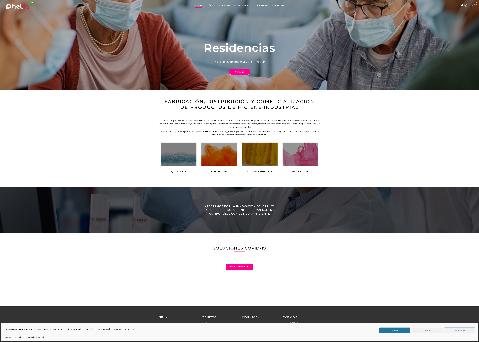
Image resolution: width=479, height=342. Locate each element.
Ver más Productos (239, 267)
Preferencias (460, 330)
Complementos (259, 171)
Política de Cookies (10, 337)
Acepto (395, 330)
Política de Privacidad (26, 337)
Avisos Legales (40, 337)
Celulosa (219, 171)
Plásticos (300, 171)
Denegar (427, 330)
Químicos (178, 171)
